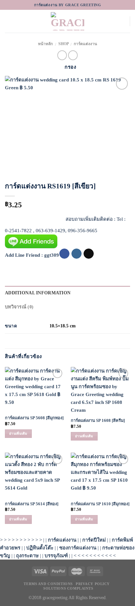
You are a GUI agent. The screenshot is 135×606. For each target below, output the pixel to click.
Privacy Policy (93, 584)
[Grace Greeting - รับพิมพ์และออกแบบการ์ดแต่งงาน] (67, 21)
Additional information (37, 292)
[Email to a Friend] (34, 218)
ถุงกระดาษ (27, 555)
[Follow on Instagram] (76, 254)
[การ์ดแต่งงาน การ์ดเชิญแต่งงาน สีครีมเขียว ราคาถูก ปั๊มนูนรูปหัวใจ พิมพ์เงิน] (67, 124)
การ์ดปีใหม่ (94, 540)
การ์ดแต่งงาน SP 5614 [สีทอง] (31, 504)
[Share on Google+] (59, 218)
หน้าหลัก (45, 44)
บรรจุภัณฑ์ (56, 555)
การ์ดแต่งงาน (85, 44)
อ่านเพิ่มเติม (18, 433)
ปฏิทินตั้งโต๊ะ (39, 547)
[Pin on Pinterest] (47, 218)
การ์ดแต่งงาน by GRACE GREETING (67, 5)
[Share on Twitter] (22, 218)
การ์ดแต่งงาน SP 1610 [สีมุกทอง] (100, 504)
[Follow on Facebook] (64, 254)
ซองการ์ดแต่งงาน (77, 547)
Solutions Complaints (68, 588)
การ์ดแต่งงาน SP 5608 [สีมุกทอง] (34, 418)
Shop (63, 44)
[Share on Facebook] (10, 218)
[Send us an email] (89, 254)
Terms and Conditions (48, 584)
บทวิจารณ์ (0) (19, 306)
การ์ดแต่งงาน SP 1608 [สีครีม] (98, 420)
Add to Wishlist (119, 98)
